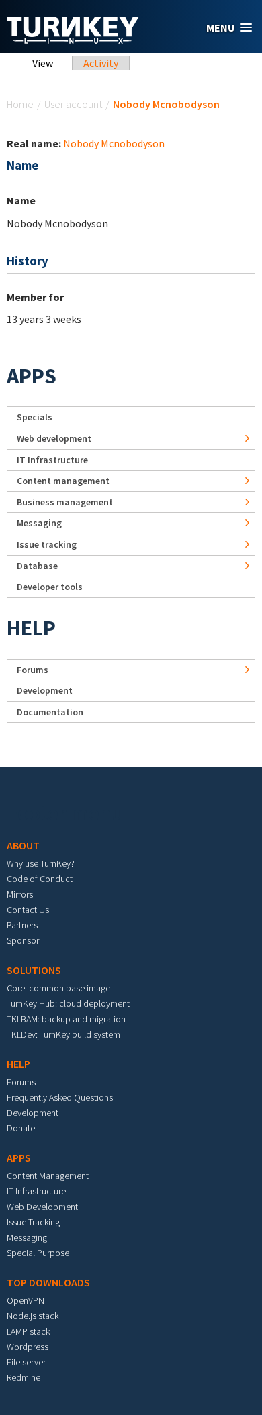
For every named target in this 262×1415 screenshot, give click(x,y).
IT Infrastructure (52, 460)
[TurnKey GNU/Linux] (73, 39)
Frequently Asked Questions (60, 1097)
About (23, 845)
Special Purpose (38, 1253)
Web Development (42, 1207)
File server (26, 1362)
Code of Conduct (40, 879)
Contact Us (28, 910)
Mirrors (20, 894)
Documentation (50, 712)
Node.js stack (32, 1316)
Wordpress (27, 1347)
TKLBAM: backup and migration (66, 1019)
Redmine (23, 1377)
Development (45, 690)
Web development (54, 438)
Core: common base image (58, 988)
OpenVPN (25, 1300)
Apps (31, 376)
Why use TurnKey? (41, 863)
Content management (63, 481)
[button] (229, 28)
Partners (22, 925)
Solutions (34, 970)
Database (37, 566)
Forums (32, 670)
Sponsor (23, 940)
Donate (21, 1128)
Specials (34, 417)
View (48, 63)
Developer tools (50, 586)
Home (20, 104)
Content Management (48, 1176)
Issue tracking (47, 544)
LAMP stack (28, 1331)
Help (31, 628)
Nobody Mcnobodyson (114, 143)
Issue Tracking (33, 1222)
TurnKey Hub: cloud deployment (68, 1003)
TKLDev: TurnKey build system (63, 1034)
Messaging (39, 523)
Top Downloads (48, 1282)
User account (73, 104)
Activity (100, 63)
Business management (65, 502)
